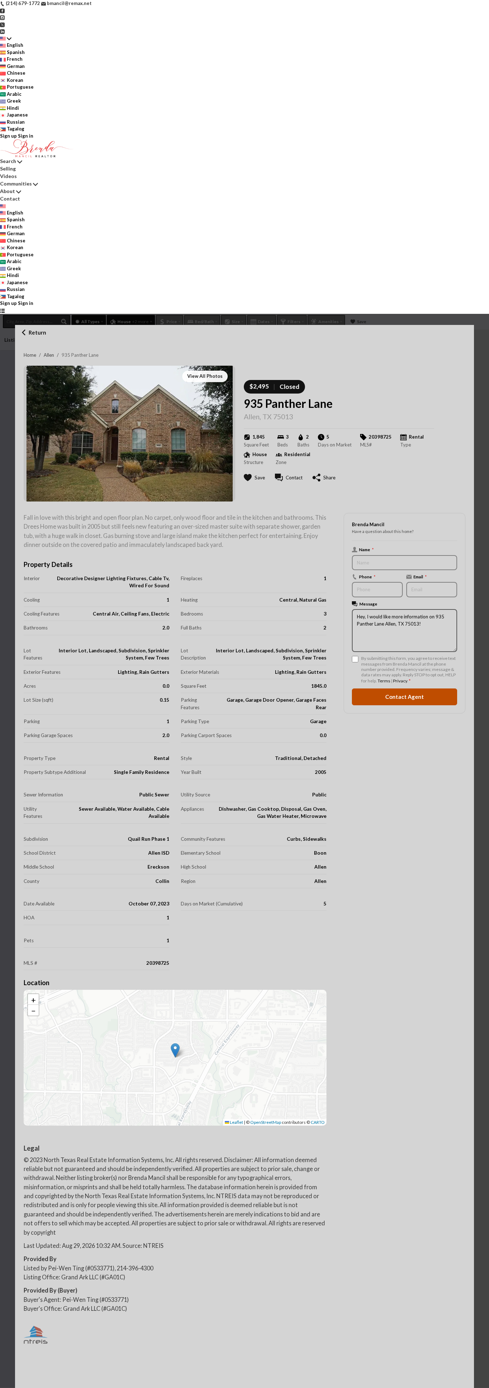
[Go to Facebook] (2, 10)
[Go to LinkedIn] (2, 31)
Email (420, 576)
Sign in (25, 136)
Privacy (400, 680)
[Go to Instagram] (2, 17)
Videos (8, 176)
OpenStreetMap (265, 1122)
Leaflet (236, 1122)
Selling (8, 169)
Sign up (8, 136)
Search (8, 161)
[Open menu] (2, 310)
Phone (367, 576)
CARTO (318, 1122)
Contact (10, 199)
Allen (49, 355)
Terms (384, 680)
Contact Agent (404, 696)
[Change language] (5, 38)
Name (366, 549)
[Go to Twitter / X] (2, 24)
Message (368, 603)
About (7, 191)
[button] (175, 1050)
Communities (16, 184)
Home (30, 355)
